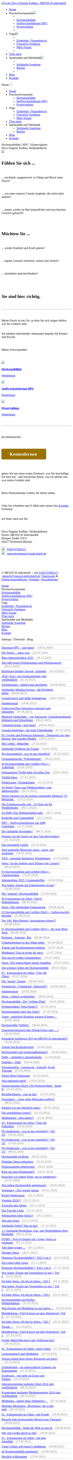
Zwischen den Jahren (14, 1205)
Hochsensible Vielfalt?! (15, 1025)
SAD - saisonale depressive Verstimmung (25, 858)
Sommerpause (9, 703)
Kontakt (14, 78)
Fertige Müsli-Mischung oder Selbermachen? (28, 1340)
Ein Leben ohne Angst (14, 1262)
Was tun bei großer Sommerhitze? (21, 957)
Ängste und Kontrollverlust (17, 1047)
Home (12, 9)
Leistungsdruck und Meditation (19, 1353)
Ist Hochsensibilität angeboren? (19, 1451)
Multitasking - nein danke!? (17, 1117)
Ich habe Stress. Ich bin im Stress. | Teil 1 (25, 1321)
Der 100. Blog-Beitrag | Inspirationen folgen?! (28, 920)
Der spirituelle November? (17, 831)
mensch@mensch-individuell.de (21, 576)
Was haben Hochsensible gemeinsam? (23, 1185)
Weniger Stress (10, 1252)
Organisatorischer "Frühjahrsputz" (21, 758)
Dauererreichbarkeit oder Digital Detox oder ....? (30, 1030)
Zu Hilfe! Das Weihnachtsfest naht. (22, 812)
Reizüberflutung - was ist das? (19, 1094)
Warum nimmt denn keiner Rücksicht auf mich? (29, 1358)
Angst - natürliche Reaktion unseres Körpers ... (29, 1016)
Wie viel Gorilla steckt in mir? (19, 1433)
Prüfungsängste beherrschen (18, 1166)
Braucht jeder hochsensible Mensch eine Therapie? (31, 1419)
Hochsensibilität (25, 20)
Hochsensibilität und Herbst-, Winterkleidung (18, 1301)
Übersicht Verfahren (28, 44)
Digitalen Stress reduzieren (17, 1161)
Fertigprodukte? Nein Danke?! (19, 1006)
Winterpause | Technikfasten (18, 782)
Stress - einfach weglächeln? (18, 996)
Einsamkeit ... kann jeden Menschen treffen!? (28, 1099)
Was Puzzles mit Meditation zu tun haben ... (27, 1308)
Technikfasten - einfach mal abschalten (24, 684)
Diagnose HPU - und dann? (17, 647)
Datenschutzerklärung (14, 579)
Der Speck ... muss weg (15, 652)
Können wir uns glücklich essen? (21, 1107)
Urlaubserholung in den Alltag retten (23, 942)
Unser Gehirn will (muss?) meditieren (23, 1446)
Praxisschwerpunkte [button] (21, 13)
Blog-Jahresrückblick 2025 (17, 657)
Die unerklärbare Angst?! (16, 1112)
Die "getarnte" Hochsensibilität (19, 893)
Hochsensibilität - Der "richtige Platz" (23, 1001)
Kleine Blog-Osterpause (15, 1075)
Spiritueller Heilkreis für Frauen (20, 748)
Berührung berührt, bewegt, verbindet (23, 671)
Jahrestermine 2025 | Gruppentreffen (23, 880)
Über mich (15, 54)
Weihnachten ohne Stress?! (17, 1215)
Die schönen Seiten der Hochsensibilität (24, 967)
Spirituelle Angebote (28, 64)
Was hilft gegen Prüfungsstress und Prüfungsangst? (31, 662)
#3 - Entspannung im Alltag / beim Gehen (26, 1348)
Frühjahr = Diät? (11, 1062)
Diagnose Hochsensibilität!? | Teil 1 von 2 (26, 1267)
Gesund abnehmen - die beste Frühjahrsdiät (27, 730)
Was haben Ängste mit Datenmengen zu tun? (28, 885)
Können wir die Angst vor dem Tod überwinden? (30, 836)
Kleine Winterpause (13, 1195)
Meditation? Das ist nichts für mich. (22, 952)
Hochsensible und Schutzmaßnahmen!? (24, 1052)
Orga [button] (12, 33)
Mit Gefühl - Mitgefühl (15, 743)
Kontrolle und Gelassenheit (17, 817)
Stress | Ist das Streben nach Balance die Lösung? (30, 863)
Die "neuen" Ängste (13, 981)
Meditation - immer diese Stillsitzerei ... (24, 1401)
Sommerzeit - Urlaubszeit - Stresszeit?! (24, 986)
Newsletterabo (49, 579)
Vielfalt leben (9, 777)
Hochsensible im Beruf (15, 1156)
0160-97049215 (16, 549)
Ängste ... (7, 1326)
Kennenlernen (24, 454)
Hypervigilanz (24, 26)
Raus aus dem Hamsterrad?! (18, 1171)
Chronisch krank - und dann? (18, 725)
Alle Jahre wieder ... (13, 1247)
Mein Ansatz (23, 47)
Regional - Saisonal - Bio (16, 937)
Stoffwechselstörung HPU (32, 23)
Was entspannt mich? (13, 1080)
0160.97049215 (48, 572)
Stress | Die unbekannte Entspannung (23, 907)
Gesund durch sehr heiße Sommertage (23, 698)
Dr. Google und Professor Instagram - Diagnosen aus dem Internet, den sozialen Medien (35, 737)
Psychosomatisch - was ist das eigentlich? (25, 753)
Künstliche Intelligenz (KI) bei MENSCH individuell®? (34, 1038)
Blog (12, 74)
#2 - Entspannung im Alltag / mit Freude (25, 1414)
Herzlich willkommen (14, 1456)
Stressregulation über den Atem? (20, 1011)
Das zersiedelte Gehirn (14, 844)
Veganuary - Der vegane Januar (20, 1190)
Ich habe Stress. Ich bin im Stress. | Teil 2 (25, 1294)
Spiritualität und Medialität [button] (24, 57)
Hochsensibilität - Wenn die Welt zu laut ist (26, 1427)
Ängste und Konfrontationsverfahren (23, 947)
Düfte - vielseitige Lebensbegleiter (21, 1057)
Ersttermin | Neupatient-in (31, 40)
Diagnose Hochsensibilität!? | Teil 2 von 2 (26, 1257)
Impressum (48, 576)
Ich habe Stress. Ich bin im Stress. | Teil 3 (25, 1281)
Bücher (20, 67)
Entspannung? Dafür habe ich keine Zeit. (25, 772)
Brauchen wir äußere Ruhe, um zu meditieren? (29, 1176)
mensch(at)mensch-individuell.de (26, 553)
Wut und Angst (10, 1220)
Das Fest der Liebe (12, 1210)
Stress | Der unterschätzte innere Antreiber (26, 962)
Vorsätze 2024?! (11, 1200)
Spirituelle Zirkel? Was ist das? (19, 1225)
